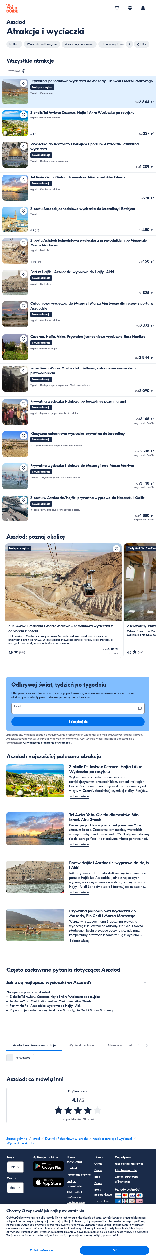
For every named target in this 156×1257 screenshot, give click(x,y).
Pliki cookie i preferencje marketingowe (76, 1197)
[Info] (23, 71)
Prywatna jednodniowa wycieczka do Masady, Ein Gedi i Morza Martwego (62, 1010)
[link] (78, 92)
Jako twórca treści (126, 1170)
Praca (98, 1170)
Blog (97, 1176)
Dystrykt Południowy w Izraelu (66, 1139)
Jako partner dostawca (129, 1163)
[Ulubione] (117, 8)
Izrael (36, 1139)
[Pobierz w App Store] (48, 1182)
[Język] (130, 7)
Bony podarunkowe (103, 1192)
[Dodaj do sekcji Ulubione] (23, 83)
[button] (78, 92)
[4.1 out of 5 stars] (78, 1110)
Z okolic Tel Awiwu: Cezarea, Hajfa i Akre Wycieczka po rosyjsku (55, 997)
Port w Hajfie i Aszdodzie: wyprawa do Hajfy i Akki (45, 1006)
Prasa (98, 1183)
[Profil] (143, 8)
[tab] (34, 1045)
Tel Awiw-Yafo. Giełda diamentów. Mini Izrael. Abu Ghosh (50, 1001)
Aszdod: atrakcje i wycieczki (112, 1139)
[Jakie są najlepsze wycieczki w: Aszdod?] (145, 982)
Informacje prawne (79, 1174)
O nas (98, 1163)
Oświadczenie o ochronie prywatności (46, 743)
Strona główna (16, 1139)
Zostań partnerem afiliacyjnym (126, 1179)
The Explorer (102, 1201)
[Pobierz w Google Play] (48, 1166)
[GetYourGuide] (12, 8)
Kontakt (72, 1168)
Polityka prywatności (74, 1183)
